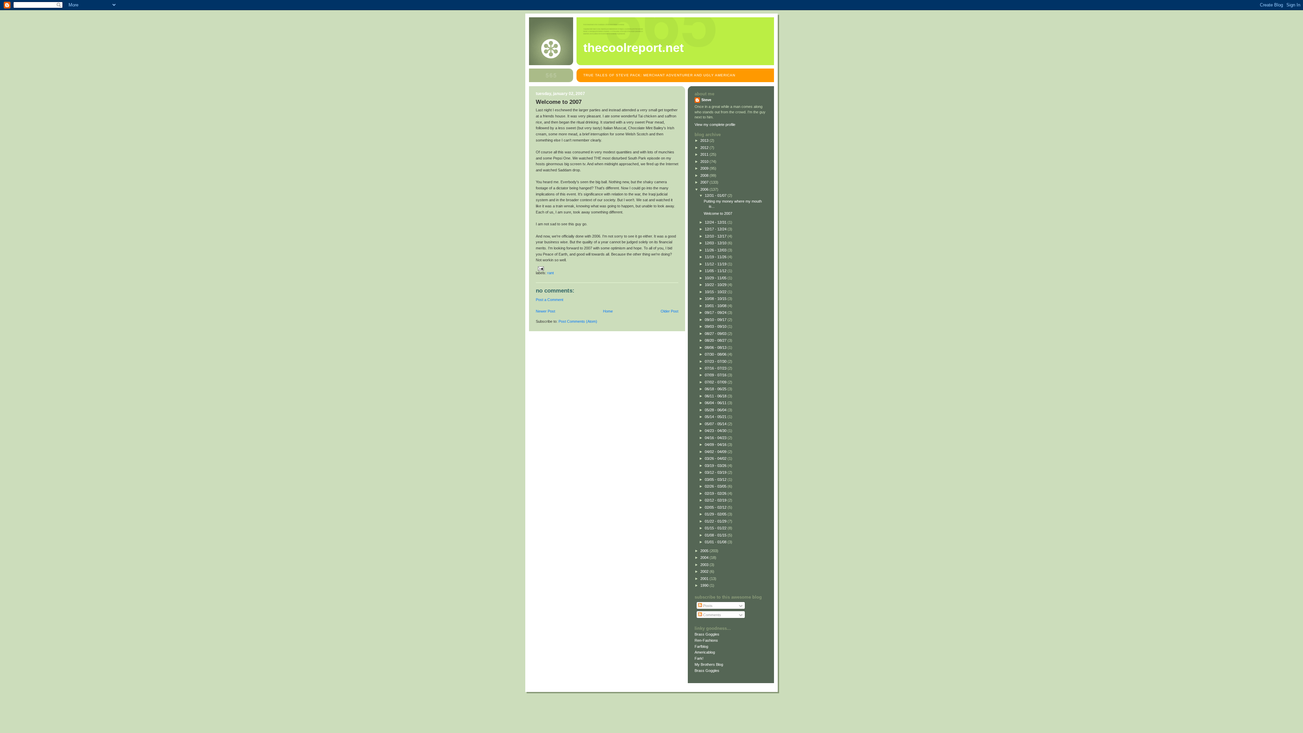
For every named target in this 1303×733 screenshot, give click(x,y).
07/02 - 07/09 (716, 382)
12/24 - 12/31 (716, 222)
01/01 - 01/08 (716, 542)
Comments (711, 615)
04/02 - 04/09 (716, 452)
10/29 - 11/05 (716, 278)
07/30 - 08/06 (716, 354)
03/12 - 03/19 (716, 472)
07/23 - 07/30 (716, 361)
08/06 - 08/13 (716, 347)
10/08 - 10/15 (716, 299)
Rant (550, 273)
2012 (705, 148)
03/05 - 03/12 (716, 479)
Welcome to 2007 (718, 213)
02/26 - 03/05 (716, 486)
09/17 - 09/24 (716, 313)
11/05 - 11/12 (716, 271)
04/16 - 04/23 (716, 438)
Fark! (699, 658)
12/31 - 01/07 (716, 195)
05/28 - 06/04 (716, 410)
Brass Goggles (707, 634)
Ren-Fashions (706, 640)
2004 (705, 558)
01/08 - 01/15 (716, 535)
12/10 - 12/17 (716, 236)
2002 (705, 571)
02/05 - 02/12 (716, 507)
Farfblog (701, 646)
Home (608, 311)
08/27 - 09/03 (716, 334)
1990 (705, 585)
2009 (705, 168)
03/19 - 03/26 (716, 466)
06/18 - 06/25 (716, 389)
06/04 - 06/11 (716, 403)
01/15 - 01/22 (716, 528)
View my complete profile (715, 125)
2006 (705, 189)
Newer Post (545, 311)
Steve (706, 100)
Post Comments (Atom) (578, 321)
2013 (705, 140)
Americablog (705, 652)
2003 (705, 565)
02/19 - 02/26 (716, 493)
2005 (705, 551)
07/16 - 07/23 (716, 368)
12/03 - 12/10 (716, 243)
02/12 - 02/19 (716, 500)
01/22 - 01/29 (716, 521)
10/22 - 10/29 (716, 285)
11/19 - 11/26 (716, 257)
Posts (707, 606)
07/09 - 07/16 (716, 375)
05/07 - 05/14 (716, 424)
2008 (705, 175)
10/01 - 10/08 (716, 306)
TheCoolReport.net (633, 48)
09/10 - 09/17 (716, 320)
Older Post (669, 311)
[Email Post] (540, 268)
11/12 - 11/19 (716, 264)
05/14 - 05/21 (716, 417)
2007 (705, 182)
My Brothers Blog (709, 664)
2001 (705, 579)
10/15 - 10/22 (716, 292)
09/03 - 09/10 (716, 326)
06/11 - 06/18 (716, 396)
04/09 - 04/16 (716, 445)
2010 (705, 161)
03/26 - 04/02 (716, 458)
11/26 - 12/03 (716, 250)
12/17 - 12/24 (716, 229)
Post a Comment (549, 300)
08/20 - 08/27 (716, 340)
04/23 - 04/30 (716, 431)
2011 (705, 154)
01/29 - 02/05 (716, 514)
